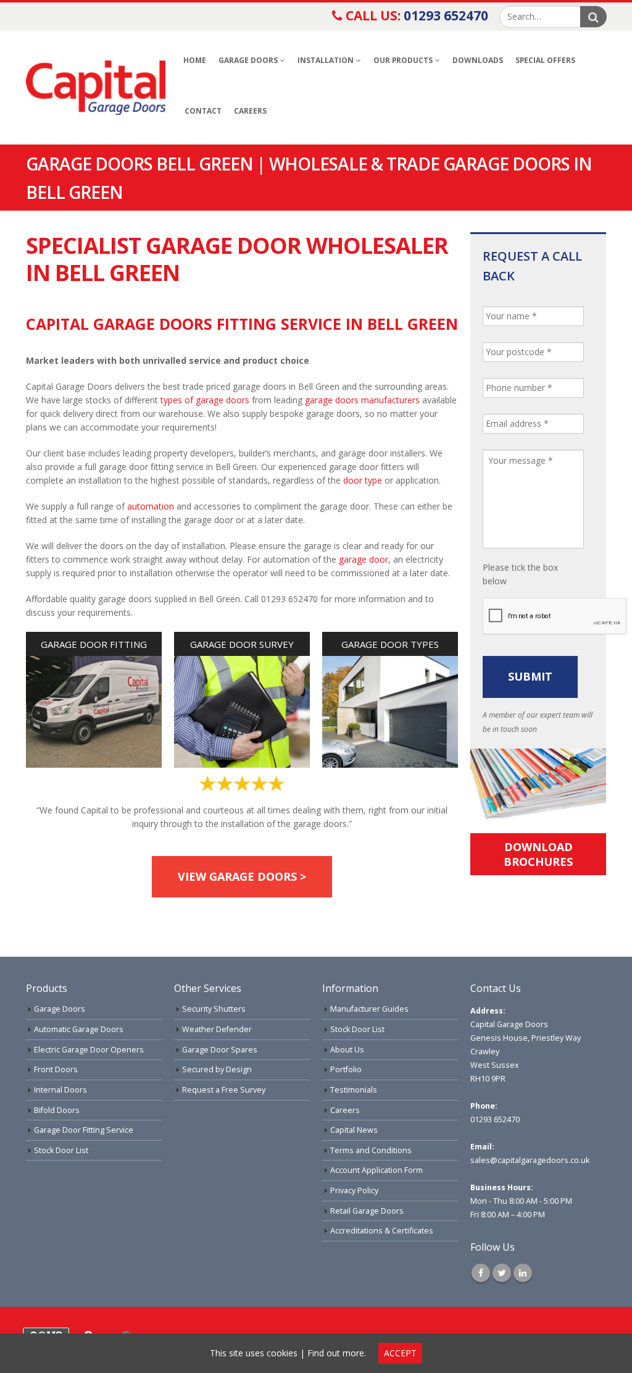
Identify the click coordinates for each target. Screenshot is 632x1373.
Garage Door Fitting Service (83, 1130)
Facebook (481, 1273)
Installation (325, 60)
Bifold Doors (57, 1110)
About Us (347, 1049)
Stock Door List (61, 1150)
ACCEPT (400, 1353)
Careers (250, 111)
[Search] (593, 16)
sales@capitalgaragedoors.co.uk (529, 1160)
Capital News (354, 1130)
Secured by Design (217, 1069)
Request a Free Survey (223, 1090)
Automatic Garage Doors (78, 1029)
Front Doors (56, 1069)
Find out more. (336, 1353)
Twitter (502, 1273)
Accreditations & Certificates (381, 1230)
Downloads (477, 60)
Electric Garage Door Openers (89, 1049)
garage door (363, 559)
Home (194, 60)
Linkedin (523, 1273)
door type (362, 480)
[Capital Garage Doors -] (95, 88)
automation (150, 506)
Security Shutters (214, 1009)
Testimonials (353, 1090)
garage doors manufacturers (362, 400)
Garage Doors (248, 60)
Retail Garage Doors (367, 1211)
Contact (203, 111)
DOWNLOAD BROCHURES (538, 854)
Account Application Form (376, 1170)
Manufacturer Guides (369, 1009)
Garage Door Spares (219, 1049)
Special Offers (545, 60)
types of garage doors (204, 400)
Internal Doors (60, 1090)
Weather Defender (217, 1029)
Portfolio (346, 1069)
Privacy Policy (354, 1190)
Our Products (403, 60)
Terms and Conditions (371, 1150)
